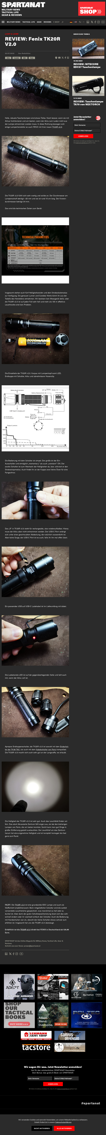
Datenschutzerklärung (63, 1122)
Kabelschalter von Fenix (46, 749)
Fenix (31, 58)
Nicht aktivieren (42, 1128)
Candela (16, 58)
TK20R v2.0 (57, 127)
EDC (24, 58)
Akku (8, 58)
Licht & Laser (12, 34)
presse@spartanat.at (32, 946)
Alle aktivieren (64, 1128)
